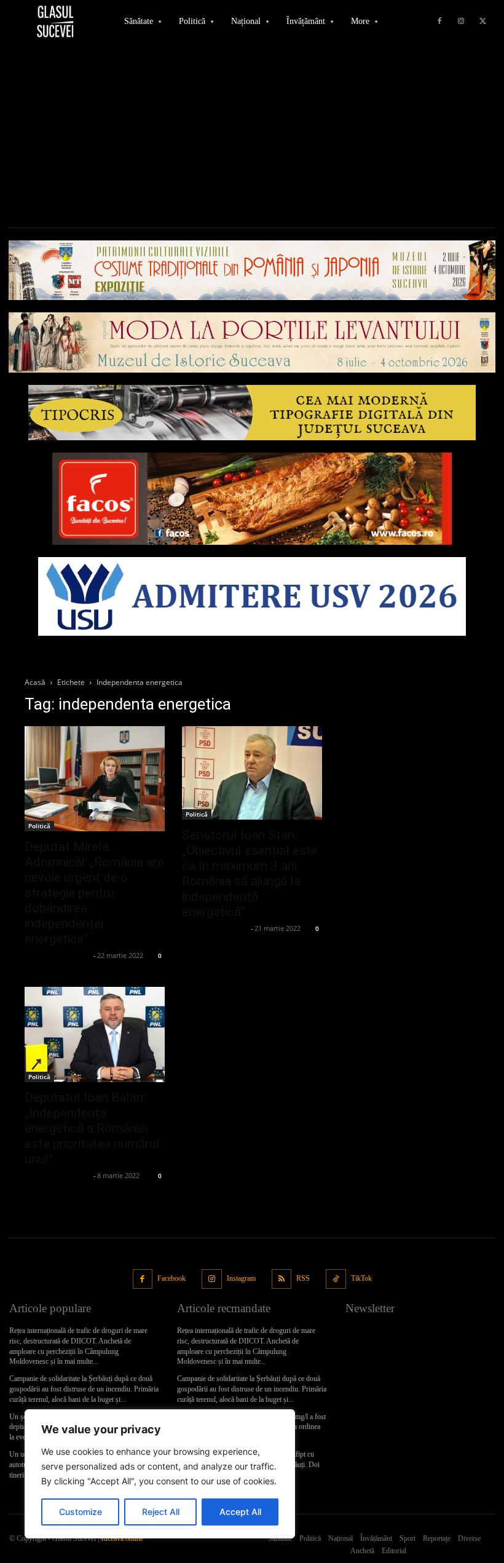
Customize (80, 1511)
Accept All (240, 1511)
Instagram (241, 1278)
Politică (39, 825)
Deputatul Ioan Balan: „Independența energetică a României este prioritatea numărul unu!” (92, 1128)
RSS (303, 1278)
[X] (482, 21)
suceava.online (122, 1538)
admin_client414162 (57, 955)
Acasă (35, 682)
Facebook (171, 1278)
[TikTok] (336, 1279)
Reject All (160, 1511)
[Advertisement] (252, 135)
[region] (160, 1473)
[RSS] (282, 1279)
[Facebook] (439, 21)
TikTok (361, 1278)
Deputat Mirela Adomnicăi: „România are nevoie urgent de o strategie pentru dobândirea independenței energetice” (94, 892)
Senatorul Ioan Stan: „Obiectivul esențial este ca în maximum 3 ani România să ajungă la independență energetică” (250, 873)
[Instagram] (461, 21)
